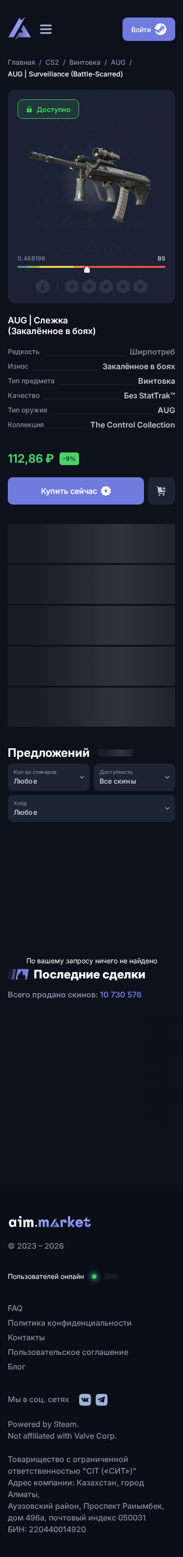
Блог (16, 1366)
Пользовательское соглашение (68, 1352)
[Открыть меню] (46, 29)
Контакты (26, 1337)
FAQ (15, 1308)
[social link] (84, 1398)
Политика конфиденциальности (70, 1323)
